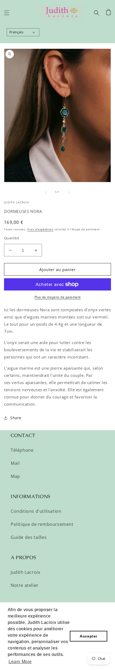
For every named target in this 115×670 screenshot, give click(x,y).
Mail (15, 463)
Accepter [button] (88, 636)
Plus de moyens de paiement (57, 297)
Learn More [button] (20, 661)
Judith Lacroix (25, 572)
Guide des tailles (29, 537)
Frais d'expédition (40, 229)
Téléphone (22, 450)
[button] (7, 13)
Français (16, 32)
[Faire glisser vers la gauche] (46, 192)
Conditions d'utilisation (36, 511)
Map (15, 476)
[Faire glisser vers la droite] (69, 192)
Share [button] (15, 417)
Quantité (11, 238)
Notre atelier (25, 585)
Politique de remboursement (42, 524)
